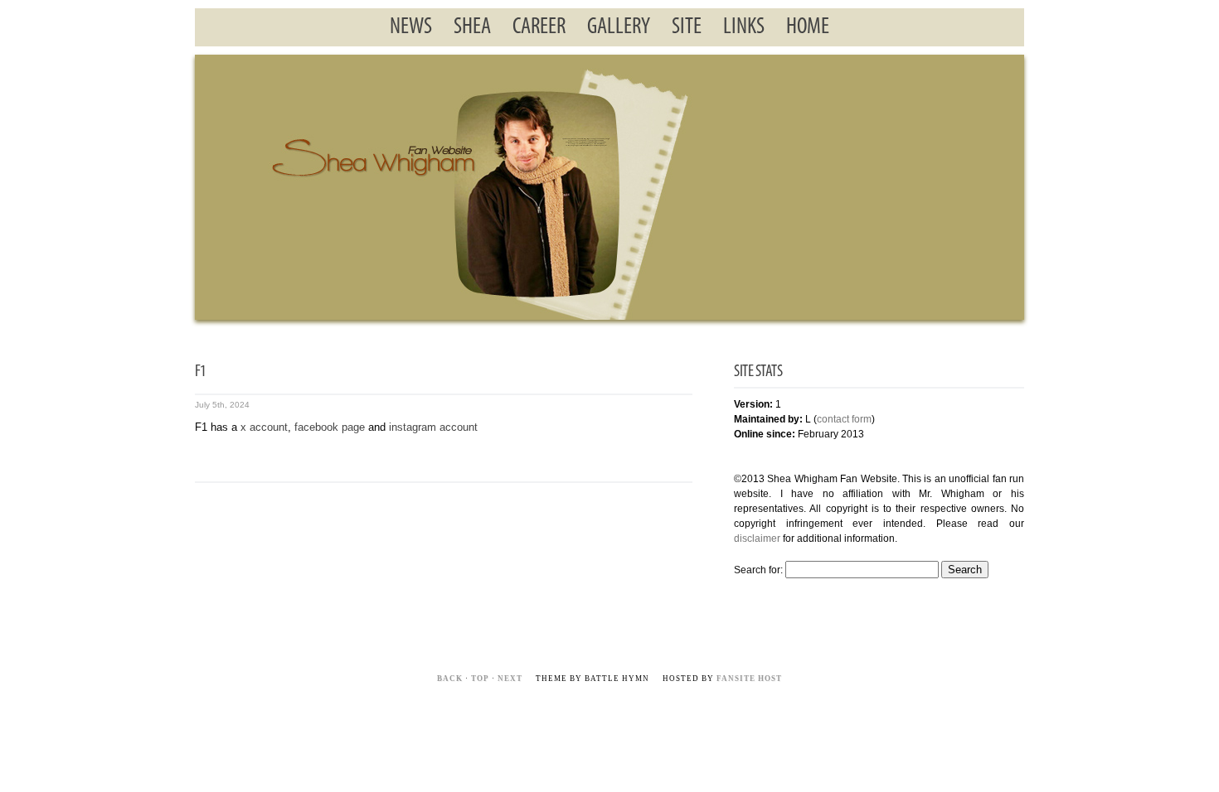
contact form (844, 419)
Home (807, 27)
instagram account (433, 427)
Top (480, 678)
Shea (472, 27)
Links (744, 27)
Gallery (618, 27)
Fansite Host (749, 678)
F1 (200, 372)
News (411, 27)
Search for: (758, 570)
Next (510, 678)
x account (264, 427)
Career (539, 27)
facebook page (329, 427)
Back (450, 678)
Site (687, 27)
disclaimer (757, 538)
